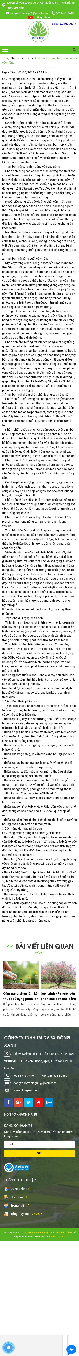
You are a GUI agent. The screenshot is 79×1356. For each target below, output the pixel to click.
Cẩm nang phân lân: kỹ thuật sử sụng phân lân (20, 996)
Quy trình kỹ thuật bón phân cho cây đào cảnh (58, 996)
